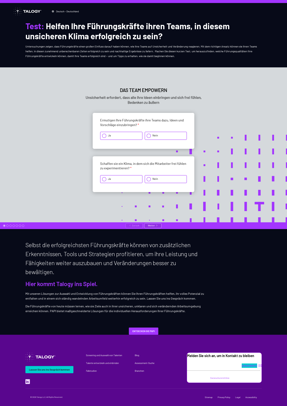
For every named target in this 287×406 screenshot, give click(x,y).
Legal (237, 397)
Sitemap (209, 397)
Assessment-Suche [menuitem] (144, 363)
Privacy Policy (224, 397)
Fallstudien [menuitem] (91, 370)
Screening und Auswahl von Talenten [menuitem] (104, 355)
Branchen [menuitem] (139, 370)
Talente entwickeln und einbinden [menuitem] (102, 363)
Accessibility (251, 397)
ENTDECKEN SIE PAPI (143, 331)
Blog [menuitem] (137, 355)
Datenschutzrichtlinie (219, 378)
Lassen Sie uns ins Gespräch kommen (49, 369)
